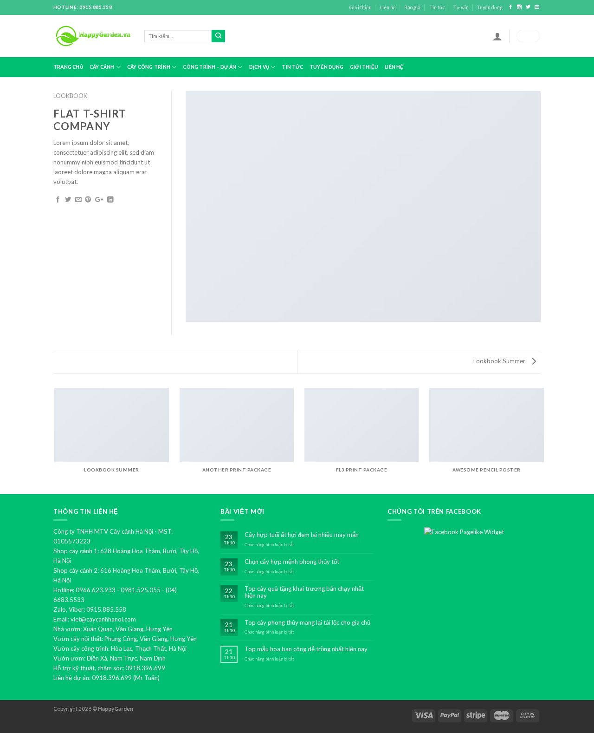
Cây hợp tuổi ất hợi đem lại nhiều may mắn (302, 534)
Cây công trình (148, 67)
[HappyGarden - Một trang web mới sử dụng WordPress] (91, 36)
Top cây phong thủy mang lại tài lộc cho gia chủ (307, 622)
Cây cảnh (102, 67)
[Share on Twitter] (68, 199)
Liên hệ (388, 7)
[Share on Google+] (99, 199)
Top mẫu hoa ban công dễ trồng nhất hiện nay (306, 649)
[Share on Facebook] (58, 199)
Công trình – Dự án (209, 67)
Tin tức (437, 7)
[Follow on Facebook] (511, 7)
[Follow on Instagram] (520, 7)
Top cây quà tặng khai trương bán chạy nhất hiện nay (304, 592)
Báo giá (412, 7)
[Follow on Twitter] (529, 7)
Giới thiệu (360, 7)
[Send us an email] (537, 7)
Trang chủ (68, 67)
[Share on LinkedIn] (110, 199)
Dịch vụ (259, 67)
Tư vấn (461, 7)
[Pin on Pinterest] (88, 199)
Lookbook (70, 95)
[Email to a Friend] (78, 199)
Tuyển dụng (490, 7)
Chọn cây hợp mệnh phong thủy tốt (292, 561)
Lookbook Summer (500, 361)
